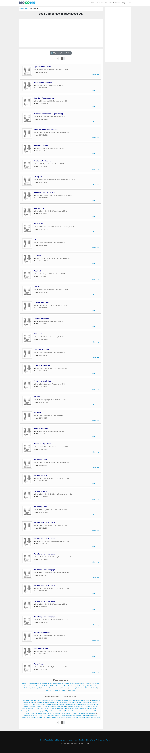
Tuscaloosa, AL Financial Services (33, 715)
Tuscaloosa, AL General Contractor (59, 709)
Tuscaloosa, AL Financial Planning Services (85, 715)
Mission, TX (57, 690)
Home (92, 3)
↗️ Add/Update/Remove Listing (60, 53)
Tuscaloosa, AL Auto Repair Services (38, 709)
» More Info (95, 74)
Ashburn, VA (64, 690)
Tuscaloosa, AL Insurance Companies (53, 704)
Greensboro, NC (45, 688)
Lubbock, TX (49, 690)
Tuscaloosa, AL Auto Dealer (75, 706)
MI (90, 686)
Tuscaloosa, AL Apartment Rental (31, 700)
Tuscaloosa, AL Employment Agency (40, 711)
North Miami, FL (46, 686)
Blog (123, 3)
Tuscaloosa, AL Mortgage (90, 702)
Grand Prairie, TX (92, 688)
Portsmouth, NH (55, 688)
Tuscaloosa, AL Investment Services (75, 711)
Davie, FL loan (95, 683)
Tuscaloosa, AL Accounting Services (75, 704)
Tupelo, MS (29, 688)
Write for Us (93, 740)
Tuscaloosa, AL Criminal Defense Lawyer (66, 713)
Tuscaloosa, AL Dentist (42, 702)
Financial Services (101, 3)
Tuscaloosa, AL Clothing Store (78, 709)
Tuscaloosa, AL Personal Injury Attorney (40, 706)
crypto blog (72, 690)
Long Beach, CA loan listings (72, 683)
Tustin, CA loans (85, 683)
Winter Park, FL (56, 686)
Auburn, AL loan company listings (31, 683)
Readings (82, 740)
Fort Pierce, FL (37, 686)
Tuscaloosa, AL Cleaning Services (51, 700)
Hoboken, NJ (64, 688)
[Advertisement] (60, 33)
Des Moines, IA (65, 686)
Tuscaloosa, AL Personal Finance (33, 704)
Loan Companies (114, 3)
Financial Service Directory (53, 740)
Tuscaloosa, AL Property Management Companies (86, 717)
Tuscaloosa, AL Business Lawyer (45, 713)
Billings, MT (37, 688)
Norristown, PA (73, 688)
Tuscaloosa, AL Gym (27, 717)
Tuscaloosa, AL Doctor (57, 711)
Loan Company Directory (70, 740)
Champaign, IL (74, 686)
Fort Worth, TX (82, 688)
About (129, 3)
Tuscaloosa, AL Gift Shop (75, 702)
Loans (26, 9)
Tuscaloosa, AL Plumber (68, 700)
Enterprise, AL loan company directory (52, 683)
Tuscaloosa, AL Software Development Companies (57, 715)
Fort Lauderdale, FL (27, 686)
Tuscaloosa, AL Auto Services (58, 702)
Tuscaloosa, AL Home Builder (42, 717)
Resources (101, 740)
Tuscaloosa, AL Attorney (83, 700)
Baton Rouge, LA (84, 686)
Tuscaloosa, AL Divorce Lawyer (87, 713)
